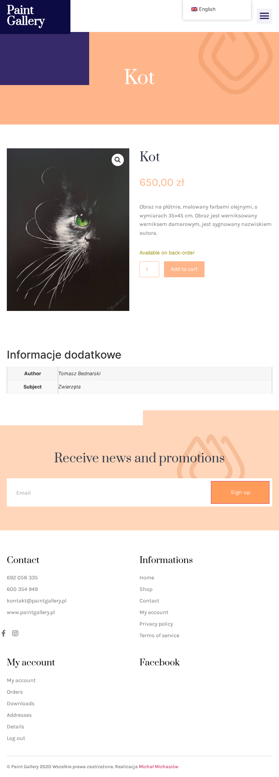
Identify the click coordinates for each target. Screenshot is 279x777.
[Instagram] (15, 633)
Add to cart (184, 269)
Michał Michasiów (158, 767)
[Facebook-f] (3, 633)
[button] (264, 16)
